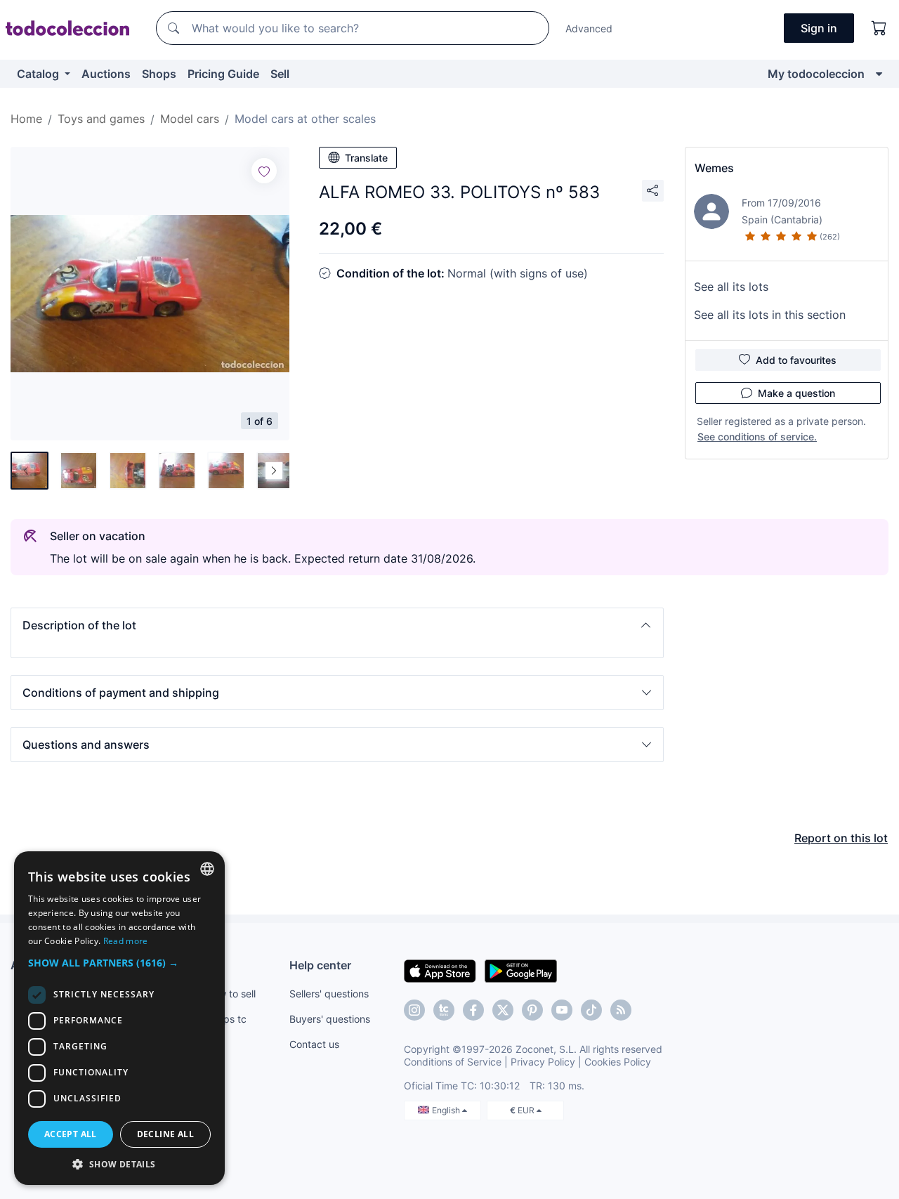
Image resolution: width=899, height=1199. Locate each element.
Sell (279, 74)
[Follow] (264, 170)
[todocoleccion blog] (620, 1010)
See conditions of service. (757, 437)
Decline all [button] (165, 1134)
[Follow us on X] (502, 1010)
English (447, 1110)
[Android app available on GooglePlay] (521, 970)
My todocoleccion (816, 74)
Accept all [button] (70, 1134)
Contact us (314, 1044)
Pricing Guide (223, 74)
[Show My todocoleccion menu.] (879, 74)
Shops (159, 74)
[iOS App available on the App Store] (440, 970)
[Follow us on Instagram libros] (443, 1010)
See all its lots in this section (770, 315)
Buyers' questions (329, 1019)
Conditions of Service (452, 1062)
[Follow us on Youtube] (561, 1010)
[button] (337, 625)
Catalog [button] (39, 74)
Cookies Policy (617, 1062)
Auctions (106, 74)
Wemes (714, 168)
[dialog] (119, 1018)
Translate (366, 158)
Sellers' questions (329, 994)
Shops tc (226, 1019)
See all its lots (731, 287)
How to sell (231, 994)
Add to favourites (796, 360)
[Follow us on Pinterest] (532, 1010)
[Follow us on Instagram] (414, 1010)
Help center (320, 965)
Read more (125, 941)
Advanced (588, 28)
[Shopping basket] (879, 28)
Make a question (796, 393)
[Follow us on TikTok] (591, 1010)
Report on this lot (841, 838)
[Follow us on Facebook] (473, 1010)
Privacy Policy (543, 1062)
